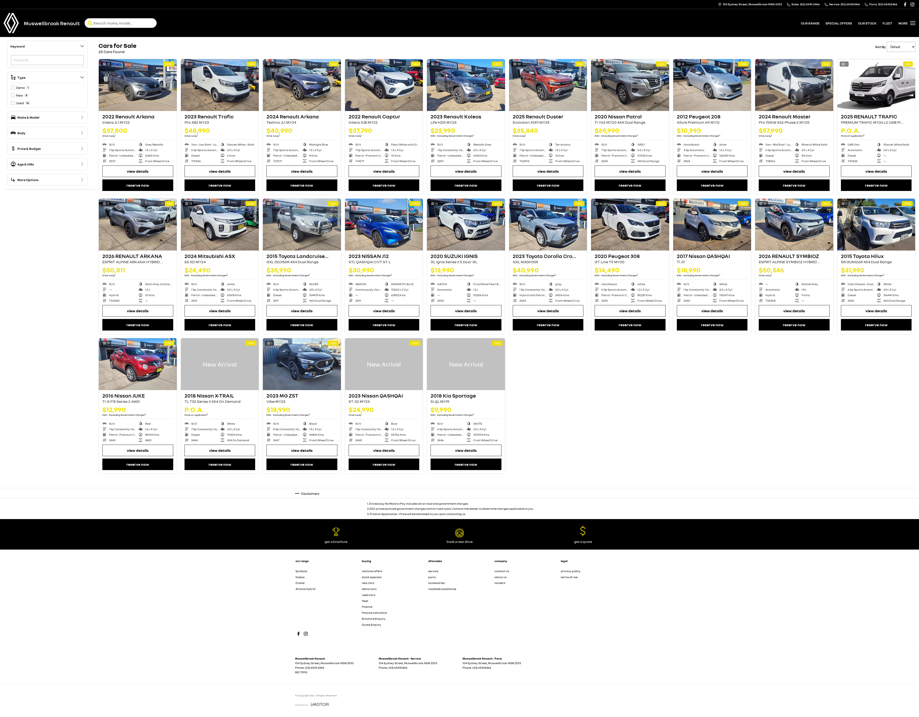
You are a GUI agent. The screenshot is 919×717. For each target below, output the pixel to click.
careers (499, 583)
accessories (436, 583)
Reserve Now (137, 185)
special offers (839, 23)
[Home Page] (11, 23)
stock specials (372, 577)
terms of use (569, 577)
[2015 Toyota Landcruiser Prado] (302, 225)
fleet (887, 23)
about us (500, 577)
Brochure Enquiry (374, 618)
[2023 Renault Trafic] (220, 85)
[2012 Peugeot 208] (712, 85)
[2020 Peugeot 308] (630, 225)
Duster (300, 583)
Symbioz (301, 571)
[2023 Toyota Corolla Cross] (548, 225)
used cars (368, 595)
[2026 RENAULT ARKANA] (138, 225)
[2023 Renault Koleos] (466, 85)
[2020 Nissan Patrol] (630, 85)
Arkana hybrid (305, 589)
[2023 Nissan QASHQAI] (384, 364)
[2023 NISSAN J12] (384, 225)
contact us (501, 571)
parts (432, 577)
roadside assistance (442, 589)
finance (367, 606)
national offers (372, 571)
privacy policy (570, 571)
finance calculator (374, 612)
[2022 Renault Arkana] (138, 85)
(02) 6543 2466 (314, 667)
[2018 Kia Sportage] (466, 364)
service (433, 571)
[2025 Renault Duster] (548, 85)
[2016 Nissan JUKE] (138, 364)
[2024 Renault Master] (794, 85)
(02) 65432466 (398, 667)
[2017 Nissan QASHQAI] (712, 225)
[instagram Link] (912, 4)
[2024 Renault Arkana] (302, 85)
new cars (368, 583)
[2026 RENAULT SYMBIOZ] (794, 225)
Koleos (300, 577)
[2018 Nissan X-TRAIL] (220, 364)
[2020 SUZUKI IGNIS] (466, 225)
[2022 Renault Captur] (384, 85)
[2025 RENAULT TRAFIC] (876, 85)
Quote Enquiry (371, 624)
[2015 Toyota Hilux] (876, 225)
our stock (867, 23)
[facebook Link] (905, 4)
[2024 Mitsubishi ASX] (220, 225)
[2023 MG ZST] (302, 364)
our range (810, 23)
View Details (137, 171)
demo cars (369, 589)
